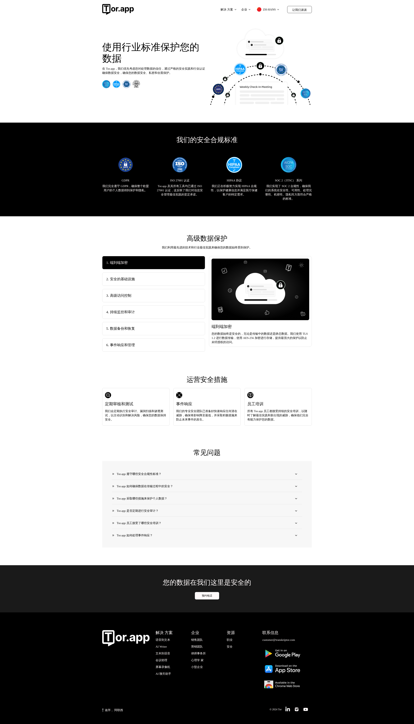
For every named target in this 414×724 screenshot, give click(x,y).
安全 (230, 646)
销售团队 (197, 639)
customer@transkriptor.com (278, 639)
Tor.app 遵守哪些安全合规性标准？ (139, 474)
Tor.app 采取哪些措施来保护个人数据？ (142, 498)
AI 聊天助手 (163, 673)
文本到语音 (163, 653)
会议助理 (161, 660)
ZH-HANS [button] (269, 9)
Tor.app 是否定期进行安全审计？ (137, 510)
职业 (230, 639)
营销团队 (197, 646)
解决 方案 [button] (227, 9)
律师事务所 (198, 653)
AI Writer (161, 646)
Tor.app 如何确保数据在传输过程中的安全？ (145, 486)
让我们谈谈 (299, 9)
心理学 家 (197, 660)
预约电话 (207, 595)
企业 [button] (244, 9)
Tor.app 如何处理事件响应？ (135, 535)
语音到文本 (163, 639)
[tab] (153, 262)
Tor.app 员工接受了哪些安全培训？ (139, 523)
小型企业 (197, 667)
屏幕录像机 (163, 667)
